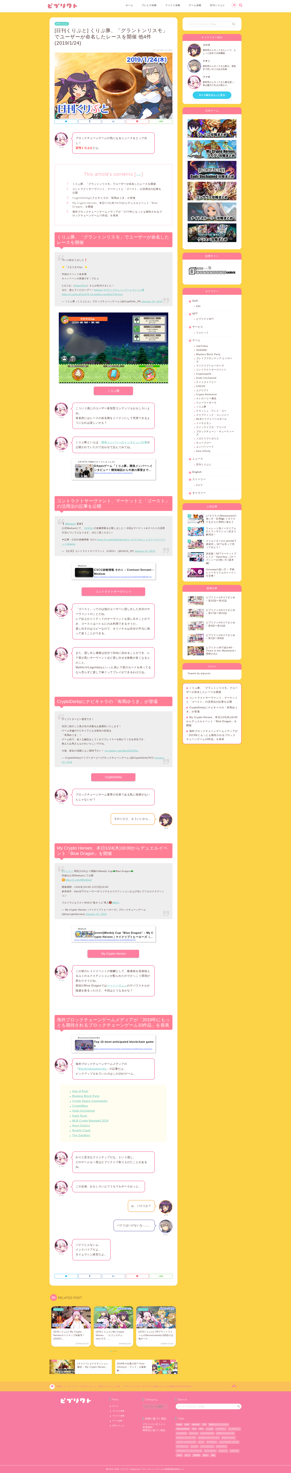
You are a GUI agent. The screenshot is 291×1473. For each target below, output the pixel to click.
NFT (195, 313)
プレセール (223, 1451)
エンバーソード (205, 447)
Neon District (81, 1125)
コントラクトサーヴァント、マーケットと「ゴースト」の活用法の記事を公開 (116, 190)
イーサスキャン (234, 1429)
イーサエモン (203, 423)
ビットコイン (221, 1446)
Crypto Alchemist (206, 394)
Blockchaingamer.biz (92, 1068)
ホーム (129, 5)
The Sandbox (81, 1135)
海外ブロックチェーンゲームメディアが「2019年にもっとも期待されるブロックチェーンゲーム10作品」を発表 (117, 213)
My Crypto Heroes (113, 953)
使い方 (187, 1455)
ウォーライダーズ (206, 402)
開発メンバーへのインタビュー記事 (124, 442)
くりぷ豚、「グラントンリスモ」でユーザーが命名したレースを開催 (114, 183)
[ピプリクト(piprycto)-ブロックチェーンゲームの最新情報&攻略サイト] (62, 8)
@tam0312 (80, 285)
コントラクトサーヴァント (113, 591)
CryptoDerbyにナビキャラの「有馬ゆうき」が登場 (103, 197)
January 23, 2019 (152, 301)
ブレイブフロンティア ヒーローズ (214, 360)
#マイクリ (67, 871)
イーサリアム (181, 1433)
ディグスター (211, 1442)
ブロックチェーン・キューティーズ (215, 433)
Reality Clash (81, 1130)
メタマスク (234, 1451)
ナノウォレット (182, 1446)
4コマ (199, 485)
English (197, 472)
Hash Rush (79, 1115)
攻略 (213, 1455)
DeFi (195, 300)
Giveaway (195, 1424)
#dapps (98, 290)
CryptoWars (80, 1105)
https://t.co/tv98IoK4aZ (78, 880)
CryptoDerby (113, 777)
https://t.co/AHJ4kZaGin (111, 539)
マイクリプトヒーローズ (210, 365)
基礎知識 (196, 1455)
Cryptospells (203, 374)
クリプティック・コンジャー (212, 415)
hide (138, 175)
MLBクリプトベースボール (211, 419)
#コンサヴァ (132, 539)
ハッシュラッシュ (207, 1446)
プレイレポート (210, 1451)
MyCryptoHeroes (183, 1429)
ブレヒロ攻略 (149, 5)
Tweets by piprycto (199, 673)
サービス (197, 326)
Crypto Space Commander (90, 1101)
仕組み (179, 1455)
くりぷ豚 (113, 391)
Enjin (187, 1424)
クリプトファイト (228, 1437)
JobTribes (202, 346)
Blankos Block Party (86, 1096)
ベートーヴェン (117, 985)
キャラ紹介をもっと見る (212, 95)
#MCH (115, 902)
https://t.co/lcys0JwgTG (75, 294)
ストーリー (199, 479)
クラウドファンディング (225, 1433)
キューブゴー (203, 443)
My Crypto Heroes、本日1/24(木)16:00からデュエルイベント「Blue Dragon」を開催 (115, 204)
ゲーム (196, 340)
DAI (198, 306)
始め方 (205, 1455)
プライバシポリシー (154, 1424)
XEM (201, 1429)
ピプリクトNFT (205, 319)
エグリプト (202, 390)
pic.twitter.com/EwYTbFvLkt (106, 294)
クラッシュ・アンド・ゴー (211, 411)
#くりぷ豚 (138, 290)
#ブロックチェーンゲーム (118, 290)
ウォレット (202, 332)
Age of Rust (80, 1091)
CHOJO (200, 386)
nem (194, 1429)
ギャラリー (199, 492)
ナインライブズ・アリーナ (211, 427)
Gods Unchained (83, 1110)
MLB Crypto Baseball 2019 (90, 1120)
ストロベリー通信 (206, 398)
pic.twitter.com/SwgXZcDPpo (121, 750)
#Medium (70, 523)
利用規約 (148, 1427)
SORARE (201, 350)
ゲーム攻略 (195, 5)
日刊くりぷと (217, 5)
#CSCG (88, 528)
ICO (204, 1424)
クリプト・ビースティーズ (186, 1442)
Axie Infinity (203, 451)
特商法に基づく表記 (154, 1430)
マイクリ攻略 (172, 5)
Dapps (179, 1424)
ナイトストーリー (206, 382)
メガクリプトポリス (207, 438)
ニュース (197, 458)
